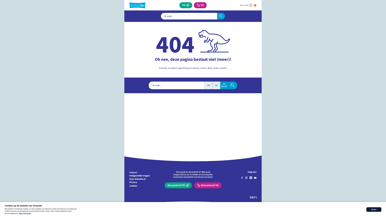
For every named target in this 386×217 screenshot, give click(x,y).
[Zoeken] (221, 16)
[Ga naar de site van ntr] (253, 197)
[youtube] (255, 178)
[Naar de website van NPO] (255, 5)
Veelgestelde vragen (139, 175)
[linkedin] (251, 178)
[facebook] (242, 178)
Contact (133, 172)
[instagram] (246, 178)
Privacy (133, 182)
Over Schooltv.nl (137, 179)
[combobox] (189, 16)
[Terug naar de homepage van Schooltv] (137, 5)
